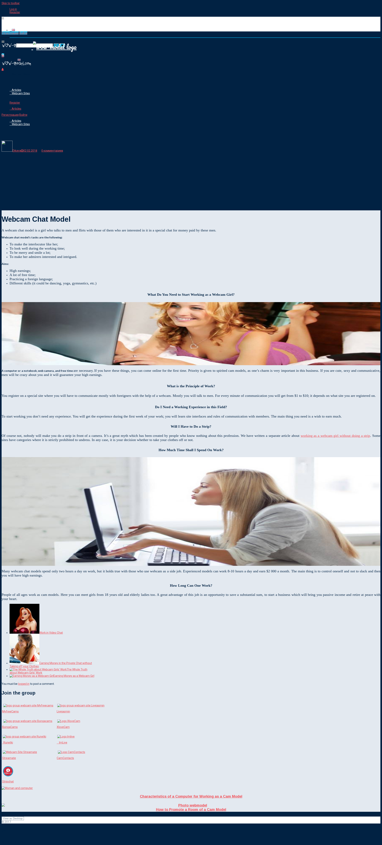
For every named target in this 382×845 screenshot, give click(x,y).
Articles (16, 90)
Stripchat (8, 781)
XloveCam (63, 727)
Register (15, 12)
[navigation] (191, 11)
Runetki (7, 742)
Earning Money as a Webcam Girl (74, 675)
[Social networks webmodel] (16, 66)
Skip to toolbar (11, 3)
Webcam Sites (21, 74)
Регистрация (10, 33)
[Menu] (3, 18)
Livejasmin (63, 711)
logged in (23, 683)
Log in (13, 9)
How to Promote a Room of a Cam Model (191, 810)
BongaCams (10, 727)
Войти (23, 33)
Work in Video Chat (51, 632)
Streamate (9, 758)
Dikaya (17, 150)
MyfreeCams (10, 711)
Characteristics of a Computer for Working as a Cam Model (191, 796)
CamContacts (65, 758)
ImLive (62, 742)
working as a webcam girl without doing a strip (335, 436)
